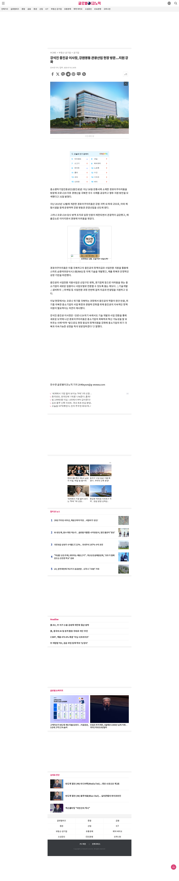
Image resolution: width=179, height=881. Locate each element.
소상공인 (88, 9)
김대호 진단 (55, 775)
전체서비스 (96, 844)
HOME (53, 53)
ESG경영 (97, 9)
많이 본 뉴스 (55, 512)
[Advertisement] (89, 29)
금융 (29, 9)
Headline (54, 619)
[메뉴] (3, 3)
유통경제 (67, 9)
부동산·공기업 (56, 9)
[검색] (175, 3)
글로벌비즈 (15, 9)
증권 (35, 9)
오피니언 (107, 9)
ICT (46, 9)
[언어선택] (169, 3)
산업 (41, 9)
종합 (23, 9)
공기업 (76, 53)
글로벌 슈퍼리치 (56, 690)
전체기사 (4, 9)
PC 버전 (83, 844)
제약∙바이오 (78, 9)
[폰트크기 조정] (125, 74)
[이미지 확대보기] (126, 84)
